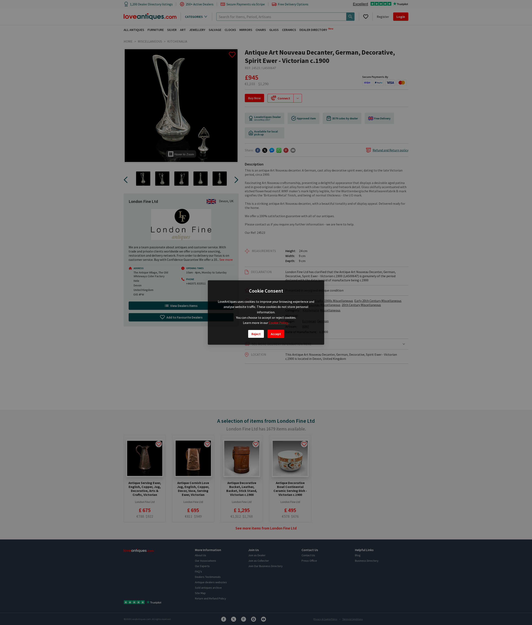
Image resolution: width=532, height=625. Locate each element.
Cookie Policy (278, 323)
